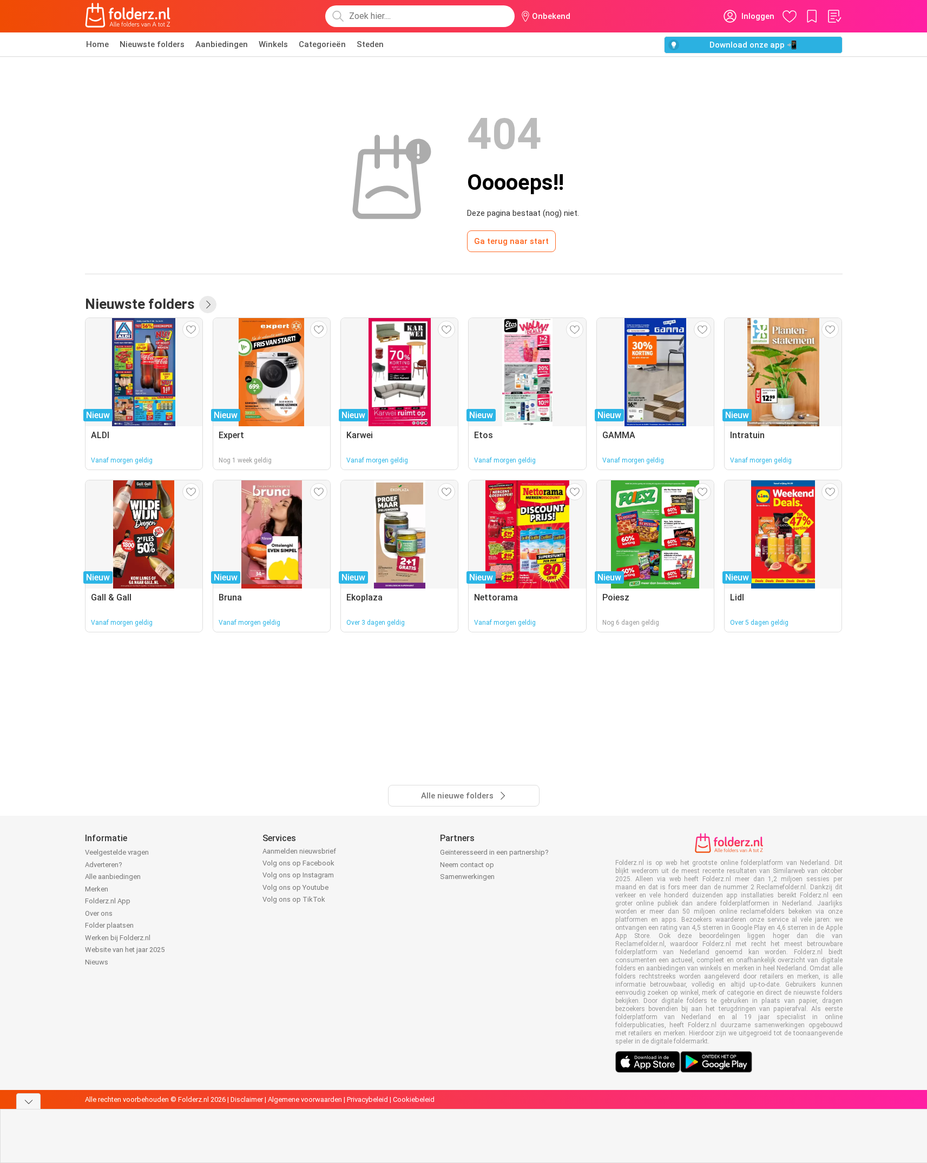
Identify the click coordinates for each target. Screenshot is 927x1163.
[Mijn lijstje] (834, 16)
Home (97, 44)
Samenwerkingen (467, 877)
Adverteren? (103, 865)
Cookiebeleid (414, 1099)
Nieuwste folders (152, 44)
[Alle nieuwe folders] (207, 304)
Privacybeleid (367, 1099)
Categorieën (322, 44)
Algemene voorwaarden (305, 1099)
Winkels (273, 44)
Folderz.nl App (107, 901)
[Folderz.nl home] (127, 16)
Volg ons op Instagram (298, 875)
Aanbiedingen (221, 44)
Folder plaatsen (109, 925)
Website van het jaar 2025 (125, 950)
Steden (370, 44)
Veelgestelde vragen (117, 852)
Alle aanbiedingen (113, 877)
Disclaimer (247, 1099)
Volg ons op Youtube (295, 887)
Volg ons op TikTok (293, 899)
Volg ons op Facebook (298, 863)
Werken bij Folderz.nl (117, 938)
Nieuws (96, 962)
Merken (96, 889)
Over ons (99, 913)
